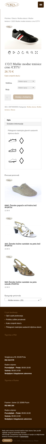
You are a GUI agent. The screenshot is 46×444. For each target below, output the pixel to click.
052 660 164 (9, 405)
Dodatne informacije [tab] (15, 124)
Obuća (14, 18)
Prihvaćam (7, 440)
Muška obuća (22, 18)
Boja (7, 89)
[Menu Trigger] (41, 5)
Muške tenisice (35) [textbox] (22, 300)
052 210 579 (9, 360)
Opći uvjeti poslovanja (14, 316)
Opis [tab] (9, 120)
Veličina (9, 83)
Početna (7, 18)
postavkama (24, 436)
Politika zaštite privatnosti (15, 319)
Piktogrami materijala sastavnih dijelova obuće (23, 327)
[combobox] (23, 299)
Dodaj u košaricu (23, 97)
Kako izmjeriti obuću (12, 76)
